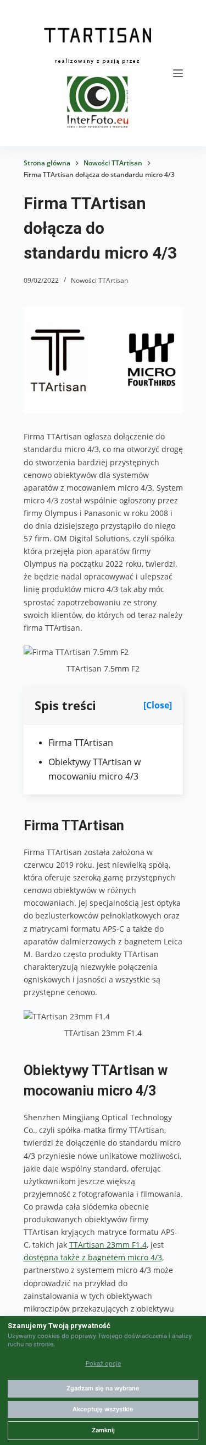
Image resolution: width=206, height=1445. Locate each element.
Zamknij (103, 1430)
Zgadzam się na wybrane (103, 1388)
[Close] (157, 705)
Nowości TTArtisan (99, 280)
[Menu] (178, 73)
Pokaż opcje (103, 1363)
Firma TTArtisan (80, 743)
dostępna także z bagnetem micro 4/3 (93, 1257)
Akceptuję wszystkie (103, 1409)
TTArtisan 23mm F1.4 (108, 1244)
